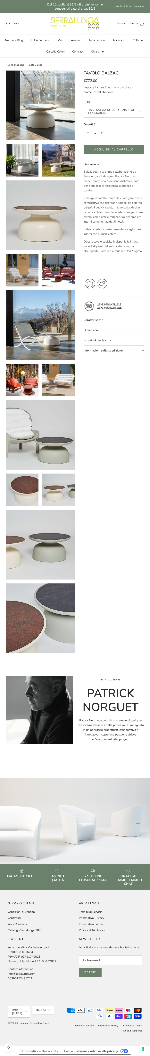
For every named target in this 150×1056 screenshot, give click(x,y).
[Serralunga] (75, 23)
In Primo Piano (40, 40)
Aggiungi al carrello (114, 149)
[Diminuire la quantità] (87, 132)
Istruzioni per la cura (97, 340)
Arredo (75, 40)
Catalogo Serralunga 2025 (25, 930)
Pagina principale (15, 64)
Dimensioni (91, 330)
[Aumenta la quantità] (102, 132)
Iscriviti (90, 972)
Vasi (60, 40)
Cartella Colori (55, 51)
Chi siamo (97, 51)
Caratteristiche (93, 320)
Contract (77, 51)
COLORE (89, 102)
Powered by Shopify (40, 1023)
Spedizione (112, 87)
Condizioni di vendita (21, 912)
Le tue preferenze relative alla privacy (91, 1051)
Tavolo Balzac (34, 64)
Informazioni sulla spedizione (103, 350)
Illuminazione (96, 40)
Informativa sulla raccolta (40, 1051)
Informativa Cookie (91, 924)
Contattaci (14, 918)
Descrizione (91, 164)
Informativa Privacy (91, 918)
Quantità (89, 124)
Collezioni (139, 40)
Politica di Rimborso (91, 930)
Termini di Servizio (90, 912)
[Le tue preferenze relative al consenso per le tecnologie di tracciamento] (143, 1049)
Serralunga (22, 1023)
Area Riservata (17, 924)
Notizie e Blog (14, 40)
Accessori (119, 40)
